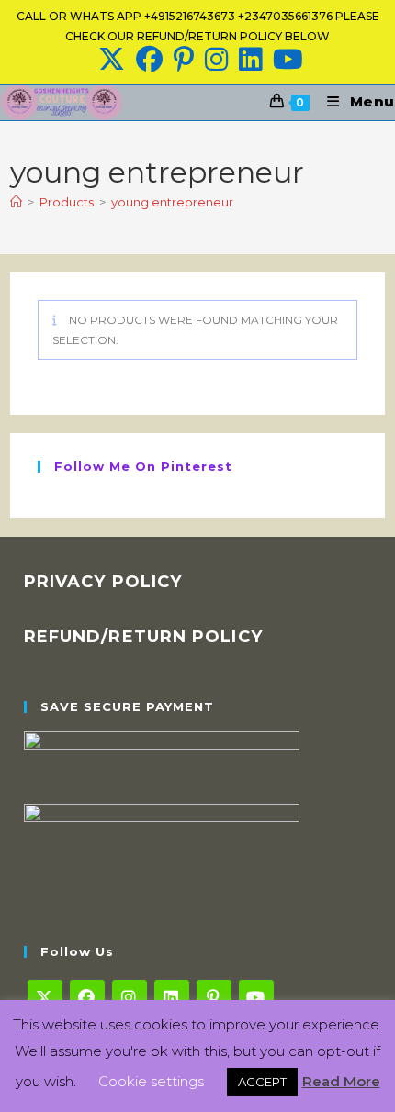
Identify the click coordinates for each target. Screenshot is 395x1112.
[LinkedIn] (171, 997)
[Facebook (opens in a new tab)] (149, 59)
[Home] (16, 202)
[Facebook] (87, 997)
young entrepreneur (172, 202)
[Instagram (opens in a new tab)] (216, 59)
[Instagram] (129, 997)
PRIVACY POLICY (103, 582)
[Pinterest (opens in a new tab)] (183, 59)
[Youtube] (256, 997)
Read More (341, 1081)
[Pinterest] (214, 997)
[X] (45, 997)
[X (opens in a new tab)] (111, 59)
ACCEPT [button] (262, 1081)
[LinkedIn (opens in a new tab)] (250, 59)
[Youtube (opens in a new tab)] (285, 59)
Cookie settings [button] (151, 1081)
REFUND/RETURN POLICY (143, 637)
